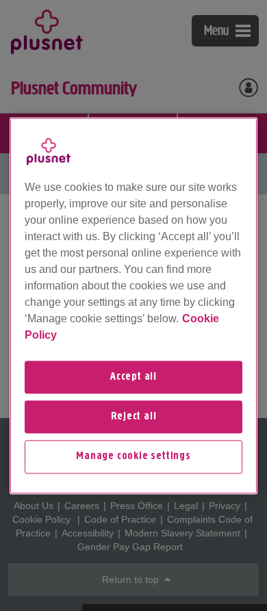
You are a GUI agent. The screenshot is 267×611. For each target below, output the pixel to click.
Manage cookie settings (133, 457)
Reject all (134, 416)
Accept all (133, 377)
